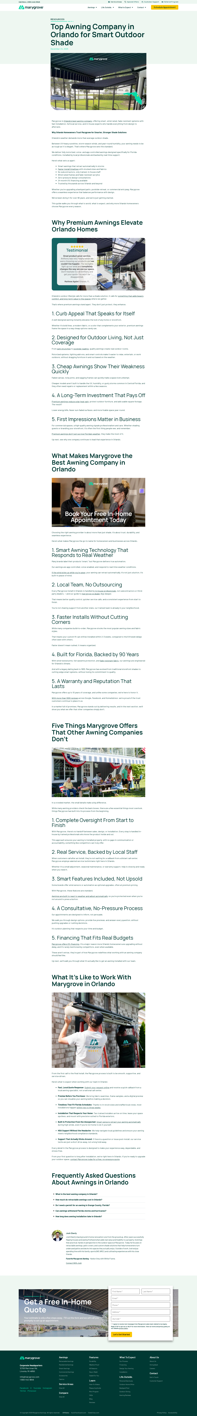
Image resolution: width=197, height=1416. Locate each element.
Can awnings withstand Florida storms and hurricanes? (81, 1211)
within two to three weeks (88, 1107)
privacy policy (123, 1328)
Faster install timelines (68, 169)
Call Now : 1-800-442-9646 (29, 2)
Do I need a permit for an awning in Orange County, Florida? (83, 1205)
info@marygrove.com (29, 1377)
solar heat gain (82, 401)
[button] (98, 1194)
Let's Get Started (121, 1334)
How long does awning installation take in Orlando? (79, 1216)
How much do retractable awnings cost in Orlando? (79, 1199)
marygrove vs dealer (91, 593)
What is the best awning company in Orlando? (76, 1194)
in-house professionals (105, 591)
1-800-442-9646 (27, 1379)
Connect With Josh (74, 1263)
